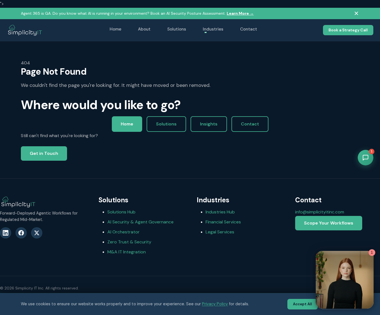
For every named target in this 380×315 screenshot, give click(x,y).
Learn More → (240, 13)
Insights (209, 124)
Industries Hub (220, 212)
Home (115, 29)
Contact (248, 29)
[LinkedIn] (5, 232)
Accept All (302, 304)
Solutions (176, 29)
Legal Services (220, 232)
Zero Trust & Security (129, 242)
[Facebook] (21, 232)
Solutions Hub (121, 212)
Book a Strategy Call (348, 29)
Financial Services (223, 222)
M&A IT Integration (126, 252)
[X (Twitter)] (36, 232)
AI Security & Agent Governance (140, 222)
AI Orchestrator (123, 232)
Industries (213, 29)
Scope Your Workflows (328, 223)
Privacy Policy (215, 303)
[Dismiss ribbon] (356, 13)
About (144, 29)
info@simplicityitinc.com (319, 212)
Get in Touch (44, 153)
